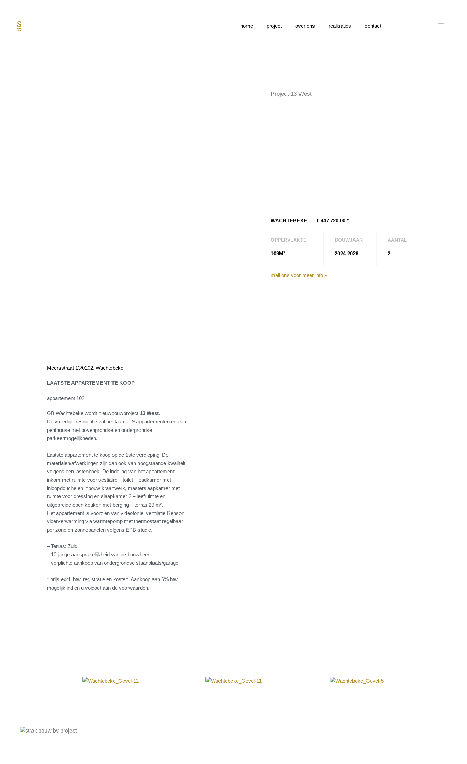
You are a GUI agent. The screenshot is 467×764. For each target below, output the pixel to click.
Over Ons (305, 26)
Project (274, 26)
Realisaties (340, 26)
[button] (42, 681)
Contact (373, 26)
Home (246, 26)
